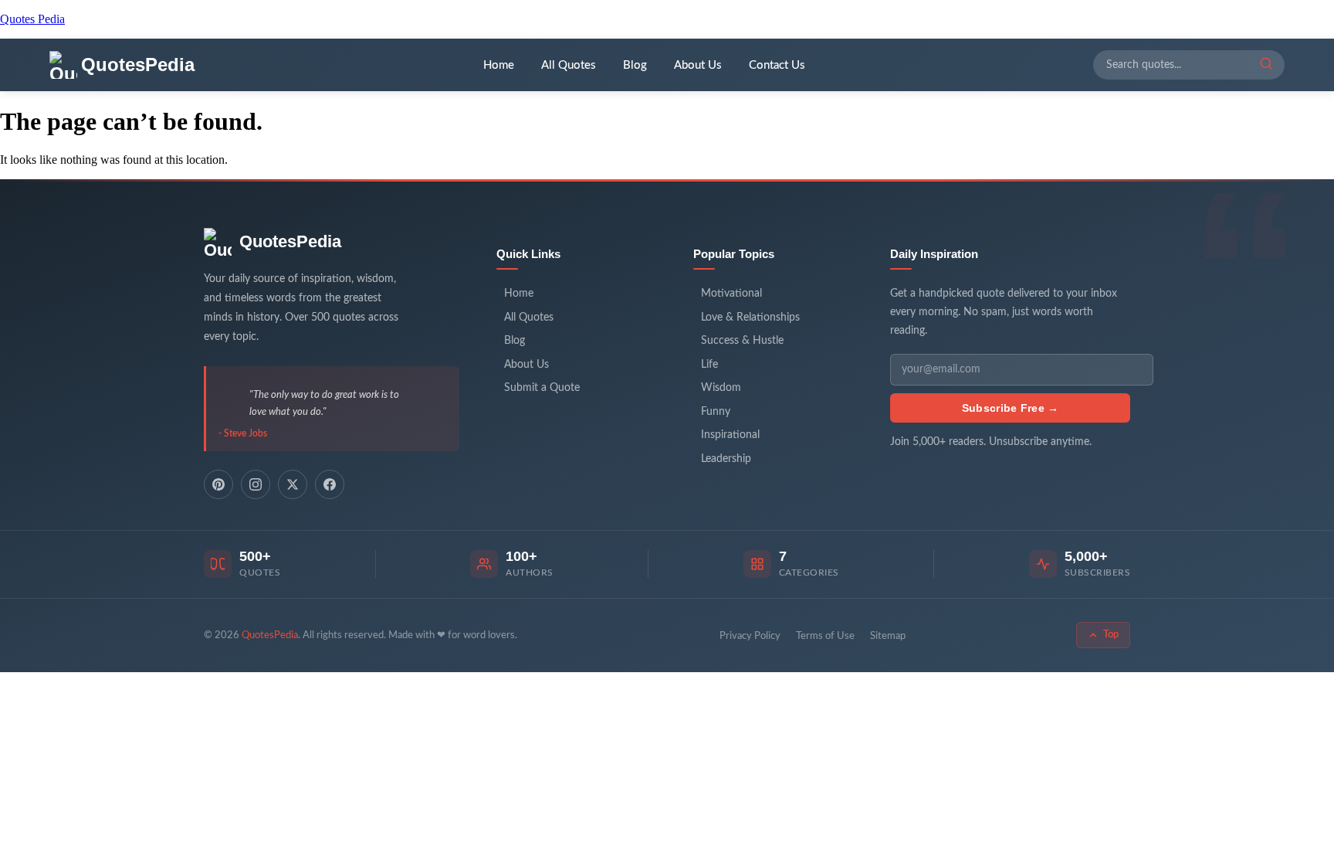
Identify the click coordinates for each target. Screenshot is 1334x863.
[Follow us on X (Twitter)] (292, 484)
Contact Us (777, 65)
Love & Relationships (750, 317)
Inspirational (730, 435)
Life (709, 364)
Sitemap (888, 636)
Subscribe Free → (1010, 408)
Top (1111, 635)
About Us (698, 65)
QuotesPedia (290, 241)
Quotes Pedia (32, 18)
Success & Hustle (742, 340)
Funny (715, 411)
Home (498, 65)
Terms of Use (825, 636)
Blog (635, 65)
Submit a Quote (542, 387)
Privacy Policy (749, 636)
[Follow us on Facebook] (329, 484)
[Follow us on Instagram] (255, 484)
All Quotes (568, 65)
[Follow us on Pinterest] (218, 484)
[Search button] (1266, 64)
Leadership (726, 459)
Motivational (731, 293)
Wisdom (721, 387)
